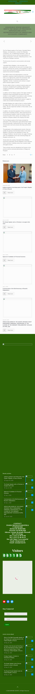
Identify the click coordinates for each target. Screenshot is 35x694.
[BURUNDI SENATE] (17, 12)
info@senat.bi (18, 3)
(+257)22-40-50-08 (12, 1)
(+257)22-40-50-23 (23, 1)
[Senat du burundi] (12, 557)
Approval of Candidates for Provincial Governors (14, 256)
